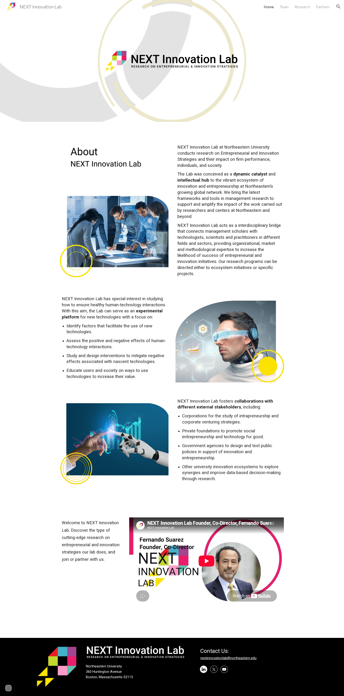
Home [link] (269, 6)
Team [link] (284, 6)
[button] (338, 6)
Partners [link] (323, 6)
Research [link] (302, 6)
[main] (56, 47)
